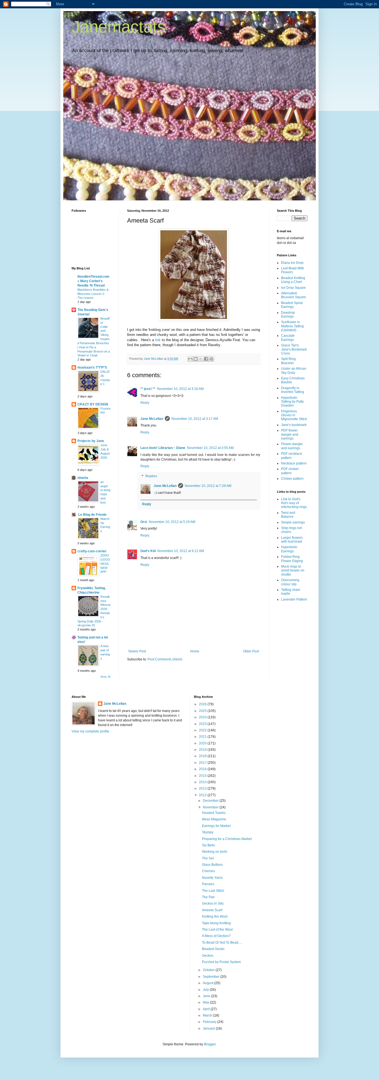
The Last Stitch (213, 891)
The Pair (208, 897)
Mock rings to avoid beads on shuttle (292, 570)
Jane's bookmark (294, 425)
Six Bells (208, 845)
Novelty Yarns (212, 878)
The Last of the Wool (217, 929)
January (209, 1028)
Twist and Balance (288, 515)
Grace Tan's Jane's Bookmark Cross (294, 349)
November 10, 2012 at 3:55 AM (210, 448)
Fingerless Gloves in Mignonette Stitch (294, 415)
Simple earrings (293, 522)
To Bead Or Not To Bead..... (222, 942)
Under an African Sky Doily (293, 370)
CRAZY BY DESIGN (92, 404)
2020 (203, 743)
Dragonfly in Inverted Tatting (292, 390)
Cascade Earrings (288, 337)
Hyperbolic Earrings (289, 549)
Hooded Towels (214, 813)
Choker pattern (292, 479)
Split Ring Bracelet (288, 361)
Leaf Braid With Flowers (292, 270)
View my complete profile (90, 731)
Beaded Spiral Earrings (292, 305)
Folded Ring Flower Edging (292, 559)
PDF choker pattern (290, 471)
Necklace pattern (294, 463)
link (158, 340)
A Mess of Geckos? (216, 936)
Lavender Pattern (294, 599)
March (208, 1015)
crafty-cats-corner (92, 551)
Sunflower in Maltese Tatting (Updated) (292, 326)
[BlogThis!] (195, 359)
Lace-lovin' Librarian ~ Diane (162, 448)
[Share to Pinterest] (211, 359)
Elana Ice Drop (292, 263)
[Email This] (190, 359)
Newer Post (137, 651)
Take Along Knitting (216, 923)
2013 (203, 788)
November (211, 807)
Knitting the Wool (215, 916)
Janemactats (119, 26)
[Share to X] (201, 359)
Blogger (210, 1044)
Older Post (251, 651)
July (206, 990)
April (207, 1009)
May (206, 1002)
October (209, 970)
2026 (203, 704)
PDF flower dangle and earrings (289, 434)
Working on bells (214, 852)
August (208, 983)
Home (194, 651)
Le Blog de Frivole (92, 515)
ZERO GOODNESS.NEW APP (105, 563)
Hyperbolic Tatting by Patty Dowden (292, 402)
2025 (203, 711)
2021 (203, 737)
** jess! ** (147, 389)
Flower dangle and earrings (292, 446)
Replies (151, 476)
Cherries (208, 871)
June (207, 996)
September (211, 977)
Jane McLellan (151, 419)
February (210, 1022)
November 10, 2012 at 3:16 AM (180, 389)
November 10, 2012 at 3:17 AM (194, 419)
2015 (203, 776)
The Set (208, 858)
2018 (203, 756)
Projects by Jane (90, 441)
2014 (203, 782)
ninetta (82, 478)
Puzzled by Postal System (221, 962)
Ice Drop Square (293, 288)
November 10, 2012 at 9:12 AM (180, 551)
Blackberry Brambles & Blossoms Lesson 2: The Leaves (92, 294)
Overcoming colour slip (290, 582)
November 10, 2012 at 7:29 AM (208, 486)
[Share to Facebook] (206, 359)
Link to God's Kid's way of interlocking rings (294, 503)
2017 (203, 763)
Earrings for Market (216, 826)
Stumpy (207, 832)
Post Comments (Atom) (165, 659)
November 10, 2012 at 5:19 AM (172, 522)
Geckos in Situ (213, 903)
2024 (203, 717)
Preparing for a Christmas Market (227, 839)
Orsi (143, 522)
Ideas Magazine (214, 819)
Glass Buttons (212, 865)
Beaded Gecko (213, 949)
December (211, 801)
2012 (203, 795)
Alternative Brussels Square (293, 295)
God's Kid (148, 551)
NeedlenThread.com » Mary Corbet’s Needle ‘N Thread (93, 281)
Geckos (207, 956)
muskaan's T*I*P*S (92, 367)
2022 (203, 730)
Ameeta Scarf (212, 910)
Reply (144, 403)
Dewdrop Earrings (288, 314)
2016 (203, 769)
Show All (105, 676)
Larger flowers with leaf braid (292, 539)
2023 (203, 724)
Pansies (208, 884)
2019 (203, 750)
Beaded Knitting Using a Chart (293, 280)
